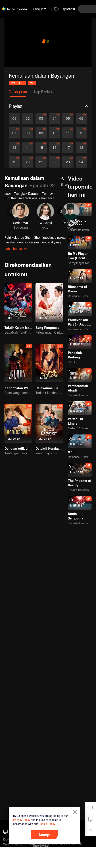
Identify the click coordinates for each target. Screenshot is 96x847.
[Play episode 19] (14, 162)
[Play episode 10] (54, 132)
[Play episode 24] (81, 162)
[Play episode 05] (67, 118)
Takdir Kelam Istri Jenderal (24, 327)
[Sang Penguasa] (49, 302)
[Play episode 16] (54, 147)
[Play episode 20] (27, 162)
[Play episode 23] (67, 162)
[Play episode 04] (54, 118)
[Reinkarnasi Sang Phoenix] (49, 363)
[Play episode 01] (14, 118)
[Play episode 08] (27, 132)
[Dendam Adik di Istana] (18, 423)
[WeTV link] (14, 9)
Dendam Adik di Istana (21, 448)
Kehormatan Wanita (19, 388)
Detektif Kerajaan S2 (50, 448)
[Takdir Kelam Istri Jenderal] (18, 302)
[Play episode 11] (67, 132)
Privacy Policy (21, 819)
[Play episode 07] (14, 132)
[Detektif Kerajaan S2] (49, 423)
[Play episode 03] (41, 118)
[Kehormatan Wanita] (18, 363)
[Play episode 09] (41, 132)
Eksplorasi (66, 8)
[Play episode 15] (41, 147)
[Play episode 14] (27, 147)
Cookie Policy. (47, 824)
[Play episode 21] (41, 162)
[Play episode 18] (81, 147)
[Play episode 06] (81, 118)
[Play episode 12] (81, 132)
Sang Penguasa (47, 327)
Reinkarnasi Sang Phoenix (55, 388)
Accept (44, 834)
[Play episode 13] (14, 147)
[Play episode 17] (67, 147)
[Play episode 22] (54, 162)
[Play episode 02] (27, 118)
